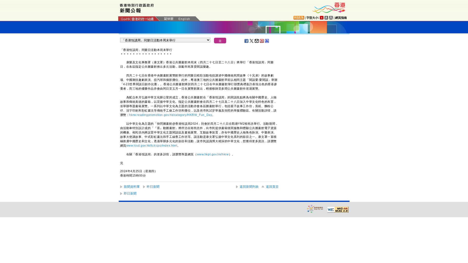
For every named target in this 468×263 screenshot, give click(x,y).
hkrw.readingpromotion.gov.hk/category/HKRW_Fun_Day (170, 115)
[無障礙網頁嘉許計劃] (315, 208)
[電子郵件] (257, 41)
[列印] (267, 41)
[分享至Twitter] (252, 41)
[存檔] (262, 41)
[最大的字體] (331, 17)
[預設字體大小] (322, 17)
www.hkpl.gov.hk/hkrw (213, 154)
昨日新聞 (153, 186)
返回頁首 (272, 186)
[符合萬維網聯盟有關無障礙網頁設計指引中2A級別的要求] (338, 210)
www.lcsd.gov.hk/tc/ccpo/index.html (151, 145)
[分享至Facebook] (246, 41)
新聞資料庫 (132, 186)
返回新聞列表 (249, 186)
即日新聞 (130, 193)
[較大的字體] (326, 17)
